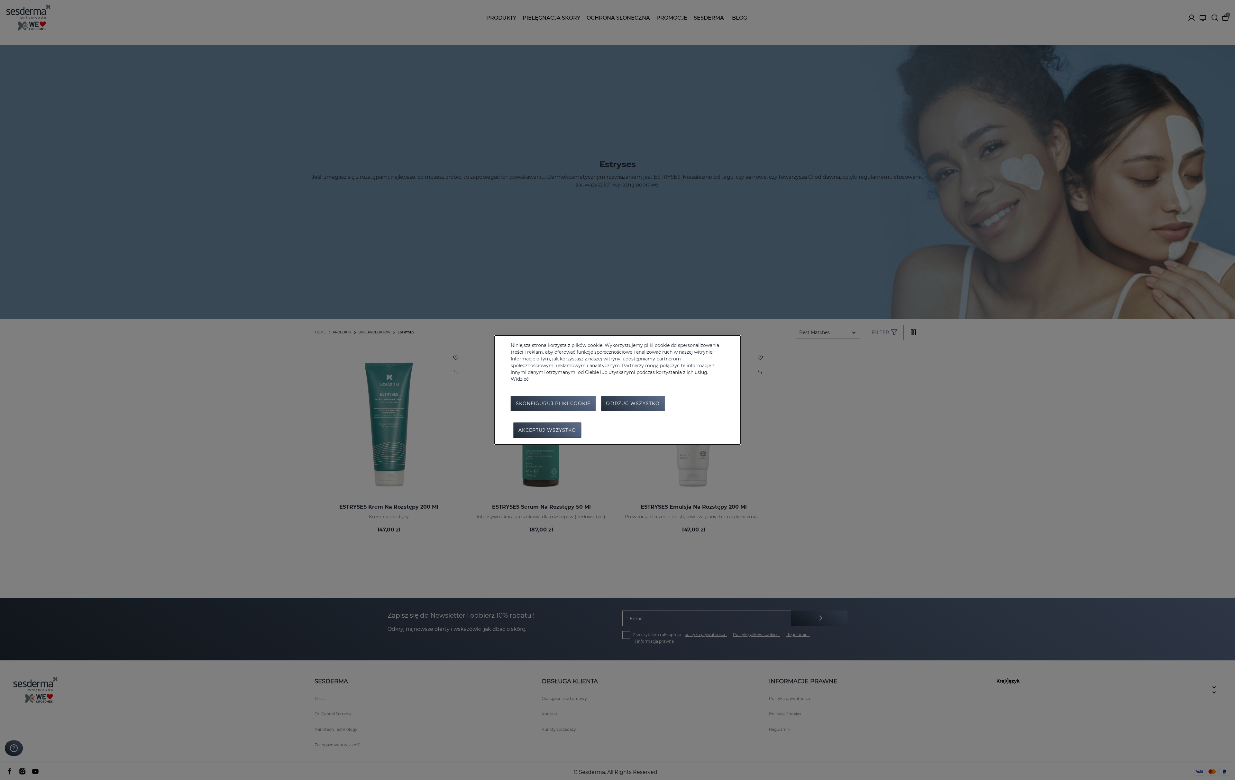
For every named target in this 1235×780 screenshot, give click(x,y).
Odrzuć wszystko (633, 403)
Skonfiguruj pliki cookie (553, 403)
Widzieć (520, 379)
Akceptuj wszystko (547, 430)
